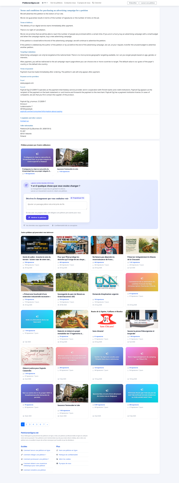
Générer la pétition (38, 217)
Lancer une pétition (148, 3)
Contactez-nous (70, 3)
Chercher (97, 3)
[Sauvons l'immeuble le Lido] (72, 161)
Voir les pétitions (56, 3)
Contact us (24, 121)
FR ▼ (46, 3)
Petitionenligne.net (30, 3)
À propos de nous (83, 3)
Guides (24, 446)
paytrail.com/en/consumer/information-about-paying (41, 111)
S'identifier (133, 3)
